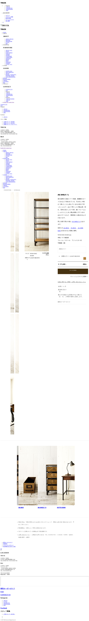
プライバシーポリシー (8, 545)
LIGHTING (8, 62)
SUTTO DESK (61, 507)
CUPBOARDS (9, 57)
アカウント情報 (9, 16)
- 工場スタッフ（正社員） (9, 121)
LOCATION (5, 81)
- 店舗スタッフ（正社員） (9, 123)
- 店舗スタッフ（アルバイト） (10, 124)
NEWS (4, 32)
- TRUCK (8, 6)
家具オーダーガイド (8, 542)
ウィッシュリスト (10, 19)
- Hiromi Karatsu (9, 9)
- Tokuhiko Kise (9, 8)
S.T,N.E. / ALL (9, 64)
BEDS (7, 60)
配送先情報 (8, 18)
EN (1, 548)
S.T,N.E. (7, 42)
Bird (7, 43)
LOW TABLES (9, 52)
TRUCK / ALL (9, 50)
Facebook (4, 608)
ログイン (8, 15)
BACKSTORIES (6, 79)
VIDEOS (5, 80)
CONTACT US (9, 89)
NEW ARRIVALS (10, 72)
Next (42, 224)
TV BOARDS (9, 56)
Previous (28, 224)
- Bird (7, 10)
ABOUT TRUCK (9, 39)
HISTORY (8, 40)
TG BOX (73, 228)
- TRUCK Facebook (10, 98)
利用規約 (5, 543)
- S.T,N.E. (5, 601)
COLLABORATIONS (10, 76)
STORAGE (8, 58)
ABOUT (5, 151)
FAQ (7, 90)
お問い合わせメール (24, 534)
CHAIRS (8, 55)
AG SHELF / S (76, 221)
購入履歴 (8, 20)
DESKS (7, 59)
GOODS (5, 174)
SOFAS (7, 51)
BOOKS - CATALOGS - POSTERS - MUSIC (11, 75)
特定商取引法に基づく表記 (9, 546)
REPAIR (5, 78)
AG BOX (66, 228)
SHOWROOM (9, 41)
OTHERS (8, 63)
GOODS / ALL (9, 71)
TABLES (8, 53)
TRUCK (7, 73)
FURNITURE (6, 158)
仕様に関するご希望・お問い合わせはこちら (72, 282)
